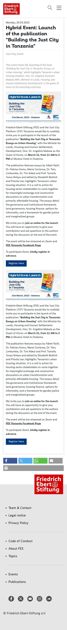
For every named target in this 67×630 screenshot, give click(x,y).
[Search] (50, 7)
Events (13, 574)
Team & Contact (19, 508)
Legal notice (17, 515)
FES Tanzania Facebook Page (23, 245)
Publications (17, 582)
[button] (10, 461)
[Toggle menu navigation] (59, 7)
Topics (12, 556)
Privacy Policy (18, 523)
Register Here (16, 263)
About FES (15, 548)
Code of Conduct (20, 541)
